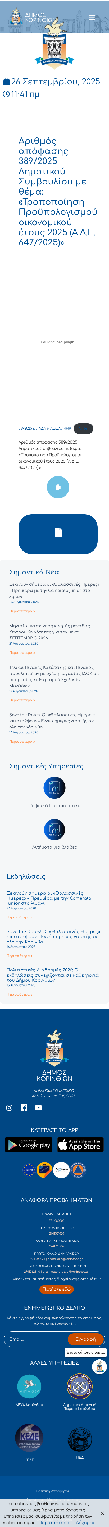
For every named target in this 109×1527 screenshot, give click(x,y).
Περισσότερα (54, 1522)
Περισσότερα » (22, 611)
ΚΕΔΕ (29, 1460)
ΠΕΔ (80, 1458)
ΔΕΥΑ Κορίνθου (29, 1405)
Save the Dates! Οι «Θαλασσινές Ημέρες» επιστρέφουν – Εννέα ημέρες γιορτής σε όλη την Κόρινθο (52, 721)
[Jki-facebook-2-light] (23, 1107)
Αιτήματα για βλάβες (54, 847)
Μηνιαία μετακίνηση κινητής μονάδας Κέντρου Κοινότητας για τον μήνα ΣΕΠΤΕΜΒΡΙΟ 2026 (49, 632)
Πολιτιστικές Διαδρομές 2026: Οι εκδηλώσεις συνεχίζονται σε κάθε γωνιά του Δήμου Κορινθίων (53, 975)
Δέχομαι (85, 1522)
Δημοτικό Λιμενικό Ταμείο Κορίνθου (79, 1407)
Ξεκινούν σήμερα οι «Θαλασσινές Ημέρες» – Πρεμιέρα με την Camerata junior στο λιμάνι (54, 590)
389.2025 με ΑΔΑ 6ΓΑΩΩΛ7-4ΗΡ (45, 428)
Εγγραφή (86, 1339)
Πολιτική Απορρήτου (53, 1491)
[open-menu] (92, 18)
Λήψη (83, 428)
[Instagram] (9, 1107)
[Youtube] (38, 1107)
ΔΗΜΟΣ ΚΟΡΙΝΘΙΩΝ (41, 17)
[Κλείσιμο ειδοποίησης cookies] (102, 1513)
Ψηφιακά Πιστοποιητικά (54, 806)
